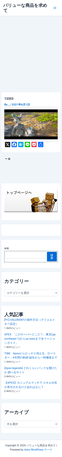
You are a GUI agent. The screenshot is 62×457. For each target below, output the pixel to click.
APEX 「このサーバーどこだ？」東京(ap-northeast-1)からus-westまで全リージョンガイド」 (30, 338)
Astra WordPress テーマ (38, 449)
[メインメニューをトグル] (55, 8)
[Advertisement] (31, 48)
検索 (6, 248)
